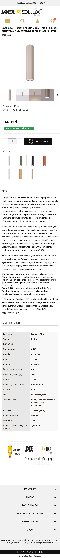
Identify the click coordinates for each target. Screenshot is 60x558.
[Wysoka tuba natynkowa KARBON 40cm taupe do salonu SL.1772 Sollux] (32, 174)
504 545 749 (22, 543)
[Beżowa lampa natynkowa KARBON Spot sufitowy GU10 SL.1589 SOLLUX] (9, 160)
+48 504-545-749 (40, 3)
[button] (7, 21)
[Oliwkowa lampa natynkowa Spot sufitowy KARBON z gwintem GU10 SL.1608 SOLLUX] (20, 160)
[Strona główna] (30, 12)
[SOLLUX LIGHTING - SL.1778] (9, 95)
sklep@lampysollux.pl (24, 3)
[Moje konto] (37, 21)
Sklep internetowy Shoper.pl (30, 556)
